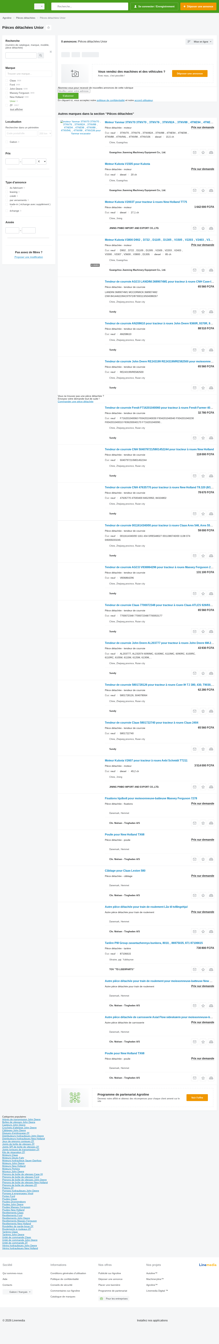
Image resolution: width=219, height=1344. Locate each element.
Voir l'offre (197, 1097)
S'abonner (68, 95)
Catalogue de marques (62, 1296)
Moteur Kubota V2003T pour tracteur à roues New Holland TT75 (146, 201)
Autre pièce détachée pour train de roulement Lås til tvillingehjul (146, 906)
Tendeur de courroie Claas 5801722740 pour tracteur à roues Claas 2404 (151, 722)
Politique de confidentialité (64, 1279)
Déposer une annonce (190, 73)
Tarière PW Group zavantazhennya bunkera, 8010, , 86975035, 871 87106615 (154, 943)
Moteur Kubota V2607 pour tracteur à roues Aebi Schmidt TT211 (146, 760)
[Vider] (51, 52)
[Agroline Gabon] (16, 6)
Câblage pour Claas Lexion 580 (125, 870)
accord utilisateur (143, 100)
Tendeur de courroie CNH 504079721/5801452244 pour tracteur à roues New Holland (159, 449)
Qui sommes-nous (12, 1273)
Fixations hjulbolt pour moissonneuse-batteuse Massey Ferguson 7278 (151, 798)
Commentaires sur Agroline (65, 1290)
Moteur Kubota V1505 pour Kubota (127, 163)
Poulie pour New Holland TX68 (124, 834)
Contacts (7, 1285)
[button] (203, 152)
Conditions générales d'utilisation (68, 1273)
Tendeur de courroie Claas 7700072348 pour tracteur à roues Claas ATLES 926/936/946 (161, 605)
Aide (5, 1279)
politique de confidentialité (111, 100)
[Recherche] (55, 6)
